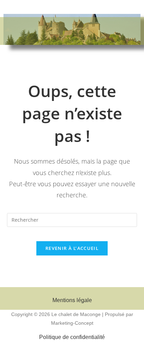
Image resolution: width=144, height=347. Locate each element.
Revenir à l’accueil (72, 248)
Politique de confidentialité (72, 337)
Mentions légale (72, 300)
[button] (72, 35)
